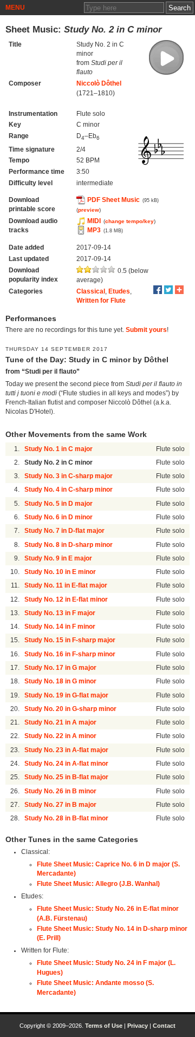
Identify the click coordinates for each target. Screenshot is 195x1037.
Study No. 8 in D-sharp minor (68, 545)
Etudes (119, 291)
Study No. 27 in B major (60, 804)
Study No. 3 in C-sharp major (68, 476)
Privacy (137, 1025)
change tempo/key (129, 221)
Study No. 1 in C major (58, 449)
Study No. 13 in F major (59, 613)
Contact (164, 1025)
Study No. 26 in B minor (60, 791)
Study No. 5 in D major (58, 503)
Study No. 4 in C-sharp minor (68, 489)
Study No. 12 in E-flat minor (66, 599)
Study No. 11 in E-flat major (65, 585)
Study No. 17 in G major (60, 667)
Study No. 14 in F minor (59, 626)
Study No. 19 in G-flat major (66, 695)
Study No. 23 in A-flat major (66, 750)
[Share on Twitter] (168, 289)
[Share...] (179, 289)
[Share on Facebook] (157, 289)
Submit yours (146, 330)
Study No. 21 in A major (60, 722)
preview (88, 210)
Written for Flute (101, 300)
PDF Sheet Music (113, 200)
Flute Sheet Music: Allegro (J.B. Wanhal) (98, 884)
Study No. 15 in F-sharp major (69, 640)
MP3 (94, 230)
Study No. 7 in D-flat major (64, 530)
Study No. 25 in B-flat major (66, 777)
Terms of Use (103, 1025)
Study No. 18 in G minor (60, 681)
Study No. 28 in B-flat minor (66, 818)
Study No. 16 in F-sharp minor (69, 654)
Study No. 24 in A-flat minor (66, 763)
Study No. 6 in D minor (58, 517)
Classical (90, 291)
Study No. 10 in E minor (60, 572)
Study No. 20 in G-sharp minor (70, 709)
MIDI (94, 221)
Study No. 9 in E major (58, 558)
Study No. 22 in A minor (60, 736)
